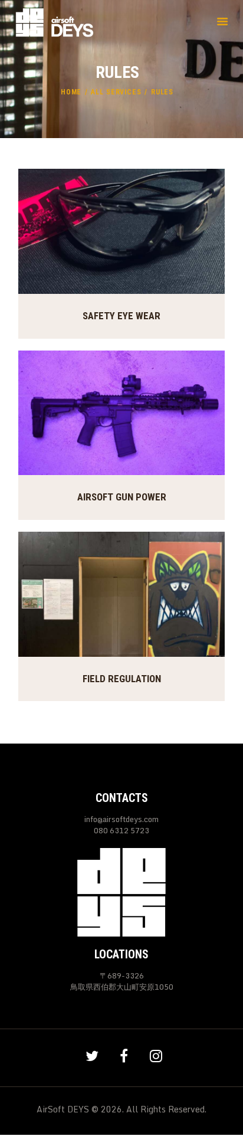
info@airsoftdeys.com (121, 819)
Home (71, 92)
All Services (116, 92)
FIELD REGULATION (122, 679)
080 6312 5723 (121, 830)
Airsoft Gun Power (121, 497)
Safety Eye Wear (121, 316)
